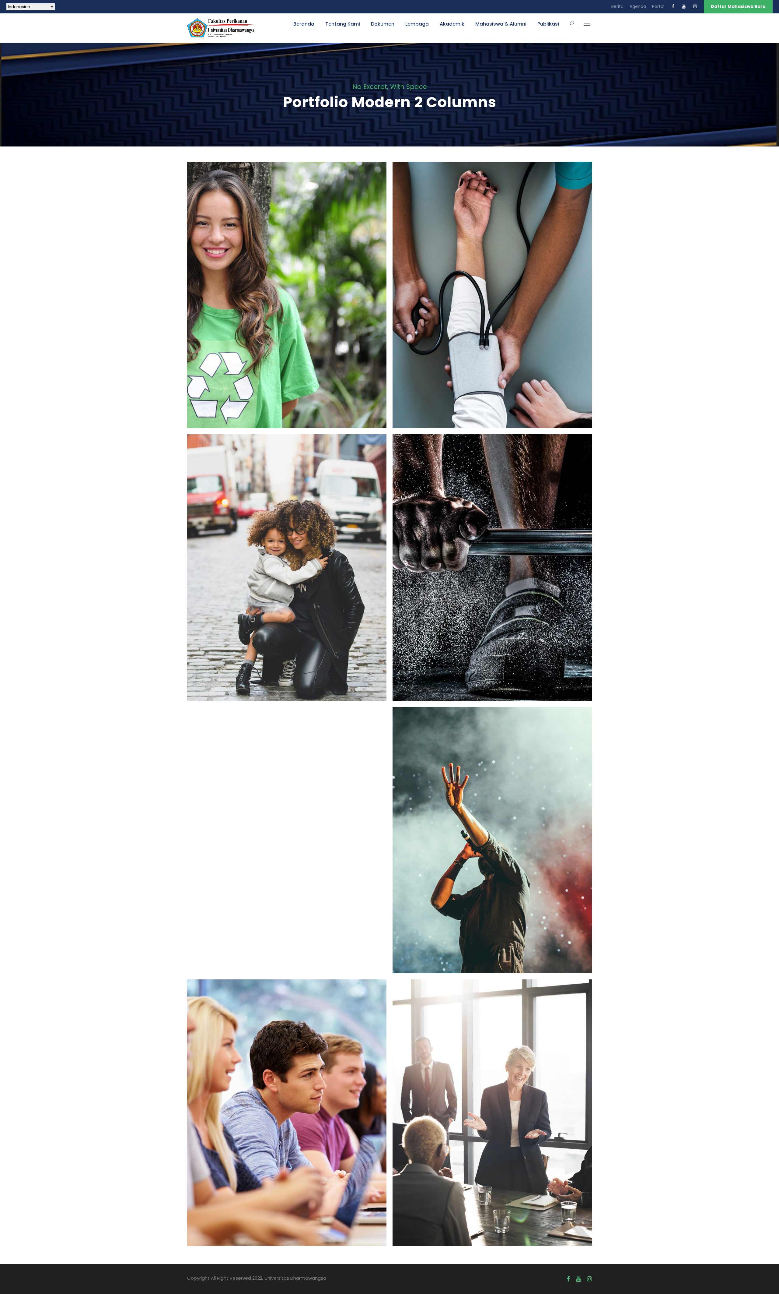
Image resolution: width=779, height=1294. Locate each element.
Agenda (638, 6)
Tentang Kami (342, 23)
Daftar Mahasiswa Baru (738, 6)
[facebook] (673, 6)
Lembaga (417, 23)
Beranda (303, 23)
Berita (617, 6)
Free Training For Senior (492, 559)
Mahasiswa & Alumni (500, 23)
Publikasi (548, 23)
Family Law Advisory (287, 559)
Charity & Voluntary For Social (287, 287)
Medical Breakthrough (492, 287)
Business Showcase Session (492, 1104)
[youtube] (684, 6)
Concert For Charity (492, 831)
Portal (658, 6)
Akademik (452, 23)
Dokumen (382, 23)
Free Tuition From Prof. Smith (286, 1104)
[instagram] (695, 6)
